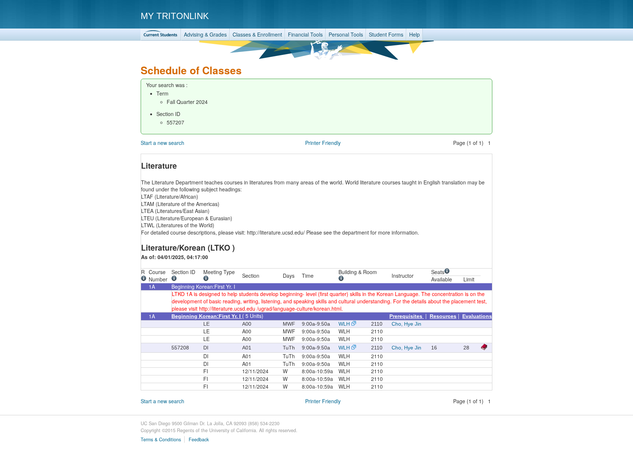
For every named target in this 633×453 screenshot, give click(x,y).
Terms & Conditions (161, 439)
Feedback (199, 439)
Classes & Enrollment (257, 34)
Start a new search (162, 142)
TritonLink (161, 35)
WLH (344, 324)
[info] (145, 279)
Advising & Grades (205, 34)
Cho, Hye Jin (406, 324)
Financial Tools (305, 34)
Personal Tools (346, 34)
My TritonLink (175, 16)
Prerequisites (406, 316)
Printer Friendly (323, 142)
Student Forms (386, 34)
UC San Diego (450, 15)
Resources (443, 316)
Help (414, 34)
